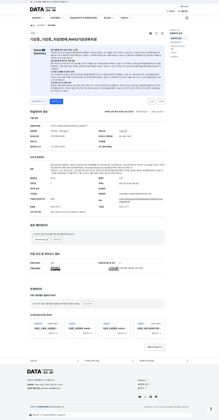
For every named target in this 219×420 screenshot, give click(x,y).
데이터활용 (55, 18)
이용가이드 (142, 380)
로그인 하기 (88, 304)
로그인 (171, 11)
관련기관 (33, 361)
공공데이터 (36, 18)
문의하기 (141, 388)
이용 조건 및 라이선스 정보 (178, 47)
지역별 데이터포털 (92, 361)
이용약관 (33, 407)
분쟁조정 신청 (143, 384)
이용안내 (124, 18)
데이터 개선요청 (141, 112)
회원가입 (184, 11)
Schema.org (40, 239)
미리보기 (174, 53)
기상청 (121, 131)
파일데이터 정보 (176, 38)
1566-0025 (39, 385)
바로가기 (57, 102)
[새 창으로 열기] (55, 268)
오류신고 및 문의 (157, 112)
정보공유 (107, 18)
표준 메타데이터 (176, 42)
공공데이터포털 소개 (57, 407)
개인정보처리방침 (43, 407)
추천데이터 (174, 57)
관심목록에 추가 (38, 101)
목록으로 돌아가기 (154, 347)
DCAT (56, 239)
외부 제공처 (54, 324)
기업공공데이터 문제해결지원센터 (83, 18)
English (186, 6)
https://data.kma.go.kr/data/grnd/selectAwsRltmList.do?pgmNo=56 (141, 200)
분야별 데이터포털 (147, 361)
